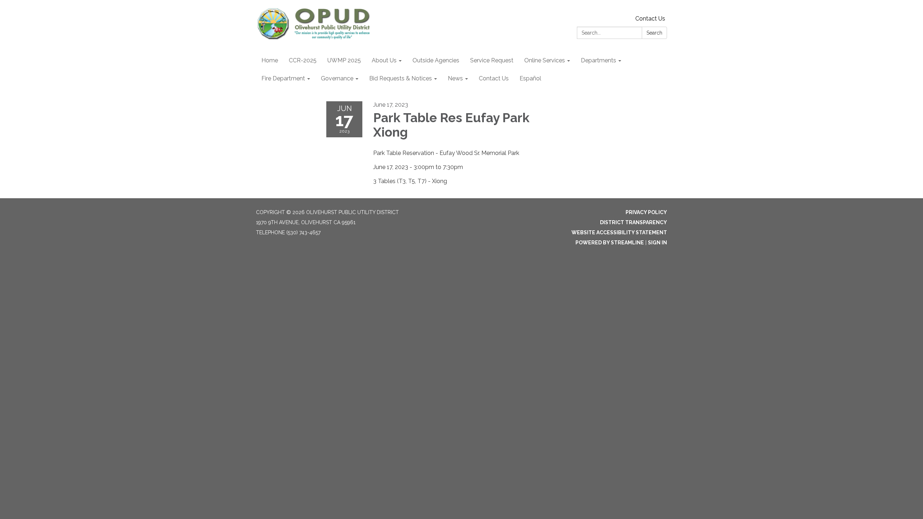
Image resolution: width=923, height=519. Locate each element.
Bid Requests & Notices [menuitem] (400, 78)
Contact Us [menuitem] (494, 78)
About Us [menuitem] (384, 60)
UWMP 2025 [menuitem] (344, 60)
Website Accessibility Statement (619, 232)
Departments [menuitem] (598, 60)
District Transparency (633, 222)
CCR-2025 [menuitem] (303, 60)
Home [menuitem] (269, 60)
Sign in (657, 242)
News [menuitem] (455, 78)
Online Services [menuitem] (544, 60)
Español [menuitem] (530, 78)
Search (654, 33)
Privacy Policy (646, 212)
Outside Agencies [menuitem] (435, 60)
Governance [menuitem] (337, 78)
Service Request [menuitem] (491, 60)
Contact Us (650, 18)
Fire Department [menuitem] (283, 78)
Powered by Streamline (609, 242)
